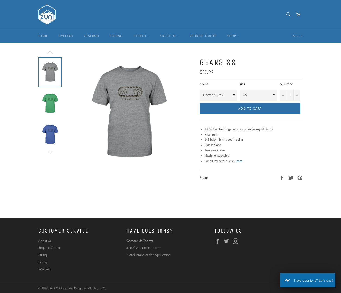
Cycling (65, 36)
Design (140, 36)
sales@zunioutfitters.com (143, 247)
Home (43, 36)
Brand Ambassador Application (148, 254)
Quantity (286, 85)
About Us (168, 36)
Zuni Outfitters (58, 288)
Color (204, 85)
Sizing (42, 254)
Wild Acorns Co (96, 288)
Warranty (44, 269)
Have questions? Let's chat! (313, 280)
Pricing (43, 262)
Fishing (116, 36)
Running (91, 36)
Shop (232, 36)
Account (298, 36)
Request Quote (203, 36)
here (239, 161)
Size (242, 85)
